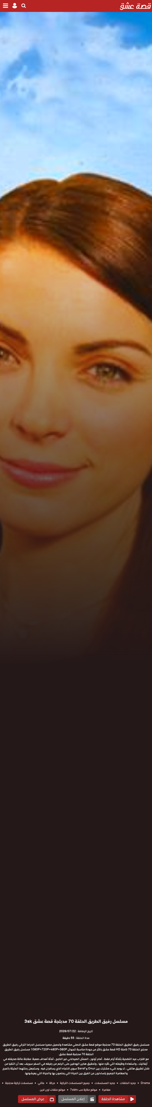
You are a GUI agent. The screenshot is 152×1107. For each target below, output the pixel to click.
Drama (145, 1083)
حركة (52, 1083)
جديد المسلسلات (105, 1083)
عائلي (41, 1083)
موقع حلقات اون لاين (52, 1089)
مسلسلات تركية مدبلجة (19, 1083)
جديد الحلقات (128, 1083)
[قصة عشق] (135, 6)
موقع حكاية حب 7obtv (83, 1089)
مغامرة (106, 1089)
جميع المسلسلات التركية (75, 1083)
